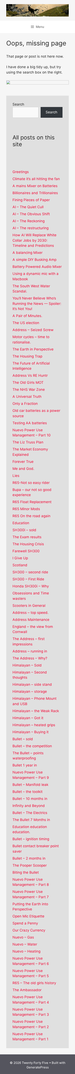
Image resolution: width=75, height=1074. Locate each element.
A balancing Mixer (27, 253)
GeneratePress (37, 1067)
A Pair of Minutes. (27, 316)
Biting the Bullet (25, 872)
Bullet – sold (22, 739)
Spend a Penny (25, 923)
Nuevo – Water (24, 944)
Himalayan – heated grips (33, 725)
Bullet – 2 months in (28, 858)
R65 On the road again (31, 516)
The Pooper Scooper (29, 865)
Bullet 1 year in (24, 765)
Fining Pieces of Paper (31, 200)
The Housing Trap (27, 356)
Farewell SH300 (26, 551)
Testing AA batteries (29, 423)
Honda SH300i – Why (30, 586)
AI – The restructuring (30, 228)
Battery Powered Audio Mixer (37, 267)
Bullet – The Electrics (29, 813)
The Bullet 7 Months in (31, 820)
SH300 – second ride (30, 572)
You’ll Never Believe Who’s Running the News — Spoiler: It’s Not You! (36, 303)
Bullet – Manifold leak (30, 785)
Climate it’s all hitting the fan (36, 179)
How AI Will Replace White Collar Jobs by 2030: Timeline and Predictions (34, 240)
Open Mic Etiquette (28, 916)
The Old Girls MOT (28, 382)
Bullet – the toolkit (27, 792)
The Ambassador (26, 990)
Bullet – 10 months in (29, 799)
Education (20, 523)
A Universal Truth (26, 396)
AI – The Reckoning (28, 221)
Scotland (19, 565)
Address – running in (29, 651)
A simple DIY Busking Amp (34, 260)
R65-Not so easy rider (31, 483)
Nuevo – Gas (23, 937)
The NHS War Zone (28, 389)
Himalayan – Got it (27, 718)
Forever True (23, 462)
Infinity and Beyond (28, 806)
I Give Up (20, 558)
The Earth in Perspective (33, 349)
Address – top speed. (30, 613)
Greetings (20, 172)
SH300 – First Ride (28, 579)
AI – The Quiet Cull (28, 207)
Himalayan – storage (29, 691)
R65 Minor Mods (26, 509)
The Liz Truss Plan (27, 442)
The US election (25, 323)
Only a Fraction (25, 404)
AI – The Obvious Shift (31, 214)
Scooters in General (28, 606)
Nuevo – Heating (26, 951)
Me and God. (23, 469)
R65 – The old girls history (34, 983)
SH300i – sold (24, 530)
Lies (15, 476)
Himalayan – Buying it (30, 732)
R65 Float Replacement (31, 502)
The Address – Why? (29, 658)
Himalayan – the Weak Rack (35, 711)
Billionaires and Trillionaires (35, 193)
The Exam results (26, 537)
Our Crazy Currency (28, 930)
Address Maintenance (30, 620)
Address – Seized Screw (33, 330)
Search (18, 104)
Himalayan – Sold (27, 665)
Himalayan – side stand (32, 684)
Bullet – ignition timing (30, 839)
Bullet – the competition (32, 746)
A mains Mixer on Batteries (35, 186)
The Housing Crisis (28, 544)
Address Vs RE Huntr (30, 375)
